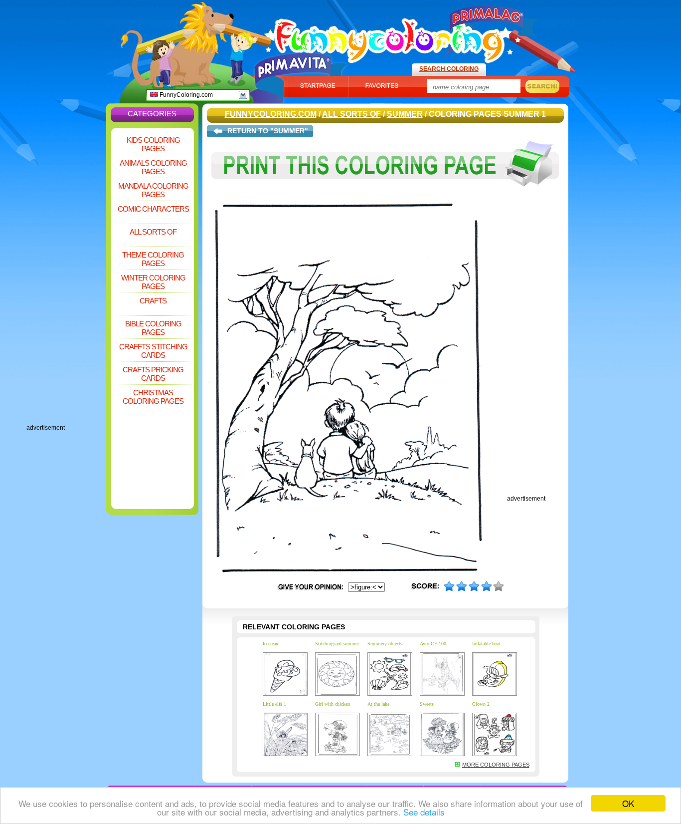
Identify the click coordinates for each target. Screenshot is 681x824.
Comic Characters (153, 209)
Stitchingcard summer (337, 643)
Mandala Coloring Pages (153, 190)
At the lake (378, 704)
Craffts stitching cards (153, 350)
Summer (405, 114)
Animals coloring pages (153, 167)
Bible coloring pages (153, 327)
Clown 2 (481, 704)
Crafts (153, 300)
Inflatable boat (486, 643)
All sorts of (153, 232)
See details (424, 812)
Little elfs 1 (274, 704)
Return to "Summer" (267, 131)
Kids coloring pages (153, 144)
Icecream (271, 643)
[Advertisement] (66, 274)
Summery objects (384, 643)
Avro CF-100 (433, 643)
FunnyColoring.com (185, 94)
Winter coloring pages (153, 282)
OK (628, 803)
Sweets (427, 704)
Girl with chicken (332, 704)
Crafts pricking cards (153, 373)
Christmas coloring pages (153, 396)
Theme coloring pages (153, 259)
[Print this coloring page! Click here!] (385, 193)
